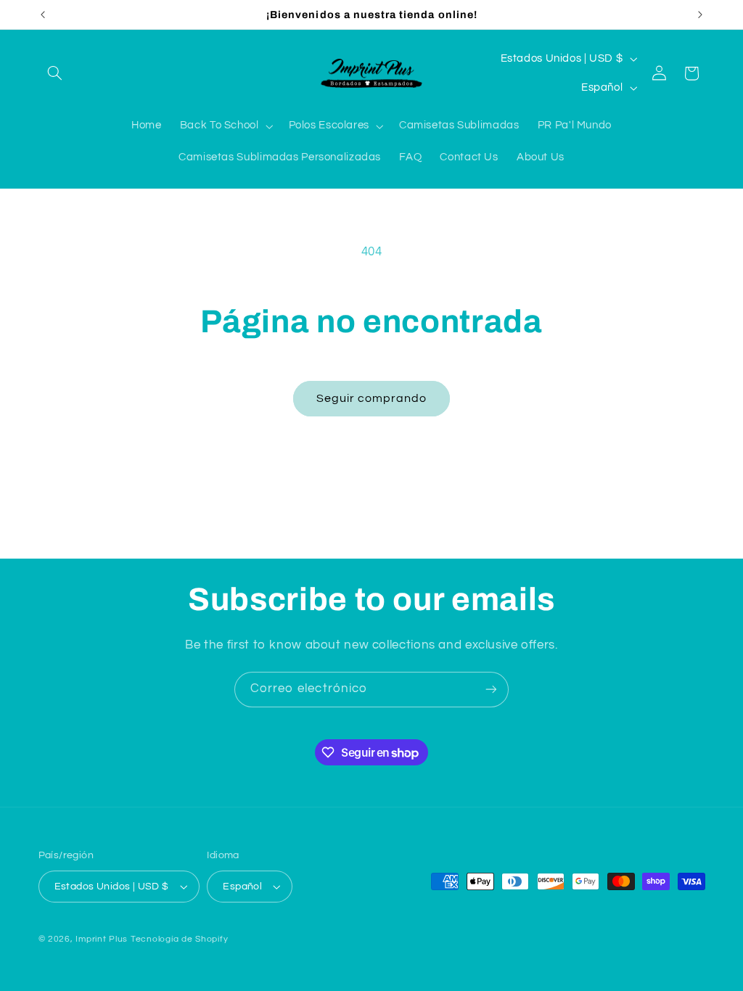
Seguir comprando (371, 398)
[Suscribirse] (491, 689)
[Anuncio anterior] (43, 14)
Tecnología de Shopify (179, 939)
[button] (55, 73)
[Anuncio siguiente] (700, 14)
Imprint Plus (101, 939)
